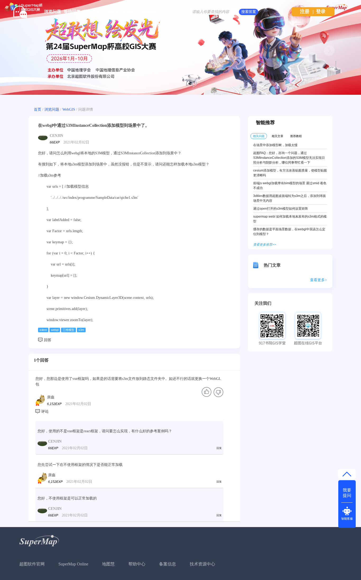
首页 (37, 109)
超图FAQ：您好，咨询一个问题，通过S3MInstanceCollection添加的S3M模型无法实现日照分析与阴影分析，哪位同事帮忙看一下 (289, 157)
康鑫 (50, 397)
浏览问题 (52, 11)
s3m (81, 329)
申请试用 (111, 11)
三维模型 (68, 329)
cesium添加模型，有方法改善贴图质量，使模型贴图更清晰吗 (290, 173)
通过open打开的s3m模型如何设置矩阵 (280, 208)
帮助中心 (136, 564)
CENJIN (56, 136)
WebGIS (68, 109)
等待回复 (72, 11)
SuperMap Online (73, 564)
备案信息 (167, 564)
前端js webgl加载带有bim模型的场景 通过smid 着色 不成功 (289, 185)
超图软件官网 (32, 564)
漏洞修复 (150, 11)
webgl (54, 329)
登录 (321, 11)
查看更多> (318, 280)
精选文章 (91, 11)
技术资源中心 (202, 564)
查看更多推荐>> (264, 244)
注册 (304, 11)
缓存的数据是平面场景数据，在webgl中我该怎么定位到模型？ (289, 231)
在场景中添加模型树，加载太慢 (275, 145)
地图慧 (108, 564)
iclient (43, 329)
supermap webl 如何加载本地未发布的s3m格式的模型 (290, 219)
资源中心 (130, 11)
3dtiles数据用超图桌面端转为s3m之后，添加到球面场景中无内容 (289, 198)
